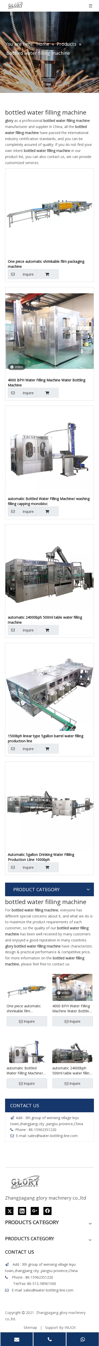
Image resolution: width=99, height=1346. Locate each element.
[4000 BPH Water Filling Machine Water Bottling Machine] (49, 330)
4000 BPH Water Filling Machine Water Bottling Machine (46, 382)
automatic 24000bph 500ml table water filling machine (45, 620)
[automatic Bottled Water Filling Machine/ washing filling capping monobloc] (49, 449)
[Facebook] (47, 1211)
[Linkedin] (22, 1211)
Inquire (28, 274)
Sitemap (30, 1327)
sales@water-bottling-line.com (53, 1135)
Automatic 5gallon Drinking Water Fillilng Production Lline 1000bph (41, 857)
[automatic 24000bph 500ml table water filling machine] (49, 567)
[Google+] (35, 1211)
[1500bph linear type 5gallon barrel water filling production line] (49, 686)
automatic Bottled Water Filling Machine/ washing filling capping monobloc (49, 501)
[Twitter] (9, 1211)
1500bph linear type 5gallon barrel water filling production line (45, 738)
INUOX (70, 1327)
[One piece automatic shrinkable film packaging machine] (49, 211)
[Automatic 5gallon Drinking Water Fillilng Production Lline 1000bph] (49, 805)
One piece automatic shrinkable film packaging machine (46, 264)
